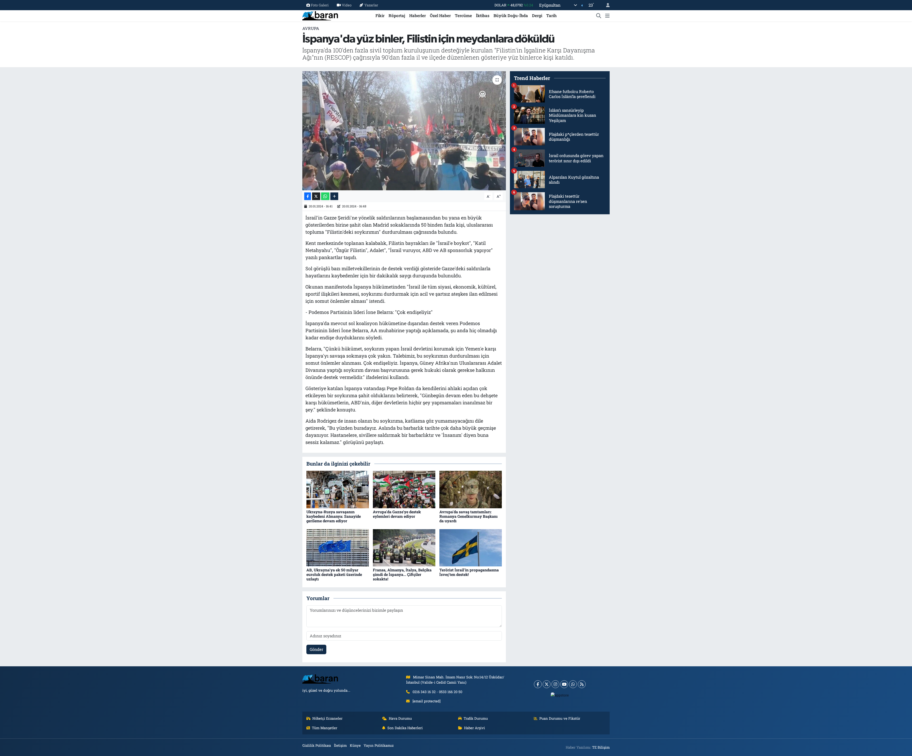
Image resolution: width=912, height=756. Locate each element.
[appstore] (560, 695)
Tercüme (463, 15)
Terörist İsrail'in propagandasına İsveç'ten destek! (469, 572)
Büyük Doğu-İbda (511, 15)
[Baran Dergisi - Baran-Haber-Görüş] (320, 15)
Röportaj (397, 15)
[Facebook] (538, 684)
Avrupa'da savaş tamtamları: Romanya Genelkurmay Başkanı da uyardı (468, 516)
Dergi (537, 15)
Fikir (380, 15)
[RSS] (582, 684)
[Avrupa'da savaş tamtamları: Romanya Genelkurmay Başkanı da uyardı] (470, 489)
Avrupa (310, 28)
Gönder (316, 649)
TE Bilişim (601, 747)
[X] (547, 684)
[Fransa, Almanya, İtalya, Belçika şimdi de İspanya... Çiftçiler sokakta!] (404, 547)
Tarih (551, 15)
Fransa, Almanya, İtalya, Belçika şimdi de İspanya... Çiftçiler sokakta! (402, 574)
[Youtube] (564, 684)
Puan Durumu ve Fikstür (559, 718)
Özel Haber (440, 15)
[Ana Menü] (607, 16)
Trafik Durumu (476, 718)
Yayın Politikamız (379, 745)
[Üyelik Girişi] (606, 5)
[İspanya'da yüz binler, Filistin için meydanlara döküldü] (404, 130)
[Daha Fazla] (334, 196)
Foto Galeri (320, 5)
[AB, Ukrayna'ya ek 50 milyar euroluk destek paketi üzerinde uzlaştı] (337, 547)
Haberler (417, 15)
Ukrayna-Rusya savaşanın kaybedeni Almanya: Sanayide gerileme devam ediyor (333, 516)
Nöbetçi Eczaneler (327, 718)
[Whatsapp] (573, 684)
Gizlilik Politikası (316, 745)
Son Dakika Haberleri (405, 727)
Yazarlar (371, 5)
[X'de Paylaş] (316, 196)
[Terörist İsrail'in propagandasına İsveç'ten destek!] (470, 547)
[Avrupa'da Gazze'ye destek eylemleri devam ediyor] (404, 489)
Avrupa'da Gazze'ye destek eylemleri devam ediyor (397, 514)
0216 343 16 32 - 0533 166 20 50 (437, 691)
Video (347, 5)
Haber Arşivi (474, 727)
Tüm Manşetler (324, 727)
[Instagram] (555, 684)
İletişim (340, 745)
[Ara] (598, 16)
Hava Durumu (400, 718)
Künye (355, 745)
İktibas (482, 15)
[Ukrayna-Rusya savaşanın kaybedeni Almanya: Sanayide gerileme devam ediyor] (337, 489)
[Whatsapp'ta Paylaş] (325, 196)
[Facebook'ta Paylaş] (307, 196)
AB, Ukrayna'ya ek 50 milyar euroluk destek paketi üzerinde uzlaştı (334, 574)
